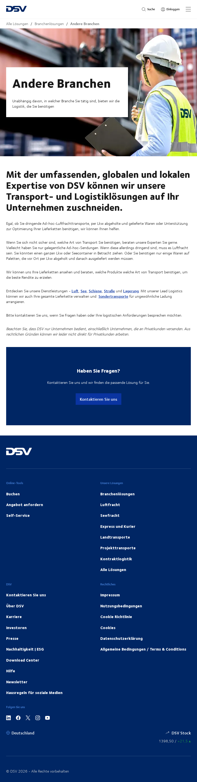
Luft (75, 291)
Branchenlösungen (49, 23)
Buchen (13, 494)
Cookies (107, 627)
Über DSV (15, 606)
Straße (109, 291)
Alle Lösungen (17, 23)
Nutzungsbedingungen (121, 606)
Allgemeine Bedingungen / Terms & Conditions (143, 649)
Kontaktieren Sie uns (98, 399)
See (84, 291)
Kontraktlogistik (116, 559)
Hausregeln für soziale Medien (34, 692)
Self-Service (18, 515)
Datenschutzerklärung (121, 638)
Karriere (14, 616)
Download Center (22, 660)
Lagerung (131, 291)
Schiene (95, 291)
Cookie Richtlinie (116, 616)
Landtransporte (115, 537)
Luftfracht (110, 504)
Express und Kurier (117, 526)
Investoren (16, 627)
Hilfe (10, 671)
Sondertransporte (113, 296)
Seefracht (110, 515)
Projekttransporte (118, 548)
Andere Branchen (84, 24)
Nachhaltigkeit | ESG (25, 649)
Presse (12, 638)
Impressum (110, 595)
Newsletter (16, 682)
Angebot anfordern (24, 504)
